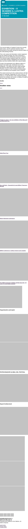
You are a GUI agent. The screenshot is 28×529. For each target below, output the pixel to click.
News (1, 83)
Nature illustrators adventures (7, 218)
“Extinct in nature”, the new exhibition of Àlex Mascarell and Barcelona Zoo (13, 120)
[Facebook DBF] (2, 516)
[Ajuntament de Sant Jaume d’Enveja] (12, 510)
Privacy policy (3, 526)
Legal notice (3, 525)
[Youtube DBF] (12, 516)
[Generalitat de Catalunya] (14, 401)
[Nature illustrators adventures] (14, 216)
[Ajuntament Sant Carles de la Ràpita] (12, 485)
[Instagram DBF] (8, 516)
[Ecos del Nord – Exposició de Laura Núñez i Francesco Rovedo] (14, 182)
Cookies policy (3, 527)
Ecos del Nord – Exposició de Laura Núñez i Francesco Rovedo (13, 186)
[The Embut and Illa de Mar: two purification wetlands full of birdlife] (1, 88)
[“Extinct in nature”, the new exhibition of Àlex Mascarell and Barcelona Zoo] (14, 117)
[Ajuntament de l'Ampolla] (12, 460)
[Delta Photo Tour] (14, 150)
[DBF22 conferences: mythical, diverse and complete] (14, 248)
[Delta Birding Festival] (11, 307)
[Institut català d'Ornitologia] (14, 341)
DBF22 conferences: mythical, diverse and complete (13, 250)
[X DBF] (5, 516)
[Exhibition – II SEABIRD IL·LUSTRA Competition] (13, 5)
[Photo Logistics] (14, 369)
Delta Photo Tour (4, 153)
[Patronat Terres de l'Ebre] (14, 434)
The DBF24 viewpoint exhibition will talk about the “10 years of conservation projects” (13, 283)
